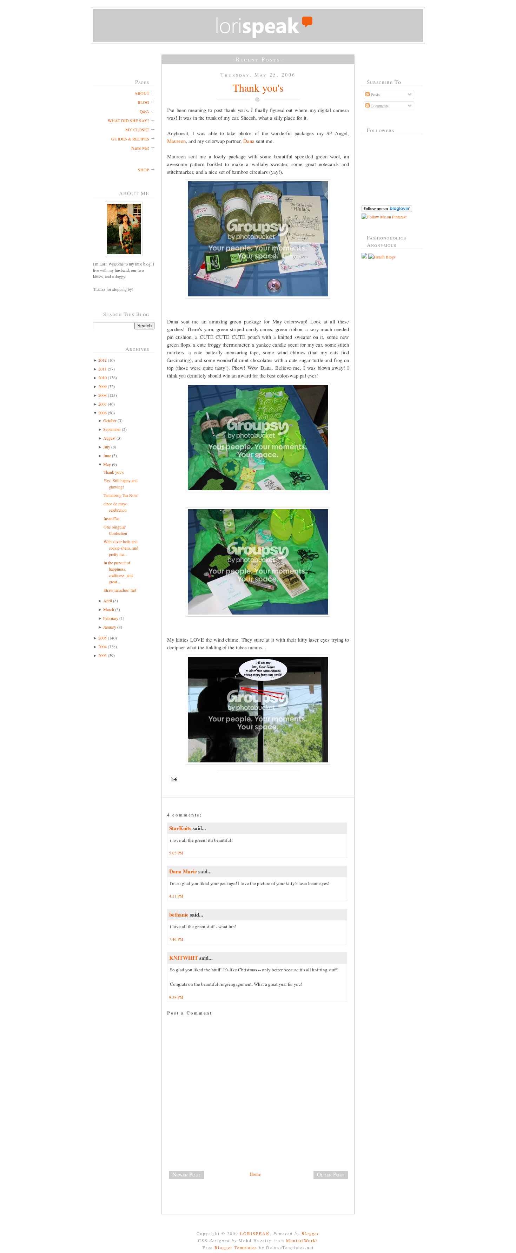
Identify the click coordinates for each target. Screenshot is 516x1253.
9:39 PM (176, 997)
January (109, 627)
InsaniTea (111, 518)
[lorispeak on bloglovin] (387, 210)
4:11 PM (176, 896)
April (107, 600)
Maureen (176, 140)
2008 (102, 395)
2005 (102, 638)
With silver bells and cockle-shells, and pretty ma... (121, 548)
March (108, 609)
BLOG (143, 102)
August (109, 438)
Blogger (310, 1233)
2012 (102, 360)
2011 (102, 369)
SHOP (143, 169)
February (110, 618)
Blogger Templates (235, 1247)
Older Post (330, 1174)
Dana (248, 140)
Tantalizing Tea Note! (121, 495)
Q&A (144, 111)
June (107, 455)
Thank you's (114, 472)
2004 (102, 646)
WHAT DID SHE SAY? (128, 120)
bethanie (178, 914)
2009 (102, 386)
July (106, 447)
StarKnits (180, 828)
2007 (102, 404)
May (107, 464)
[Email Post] (258, 779)
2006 (102, 412)
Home (255, 1174)
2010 (102, 377)
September (112, 429)
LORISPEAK (255, 1233)
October (110, 420)
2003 (102, 655)
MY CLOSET (137, 129)
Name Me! (140, 148)
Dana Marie (183, 871)
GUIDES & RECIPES (130, 139)
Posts (375, 94)
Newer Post (186, 1174)
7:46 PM (176, 939)
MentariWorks (302, 1240)
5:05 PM (176, 852)
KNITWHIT (183, 958)
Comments (379, 106)
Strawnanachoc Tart (120, 590)
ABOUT (141, 93)
